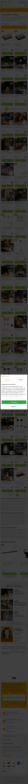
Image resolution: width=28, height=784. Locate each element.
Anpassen (13, 406)
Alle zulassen (14, 402)
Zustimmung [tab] (7, 379)
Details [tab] (20, 379)
